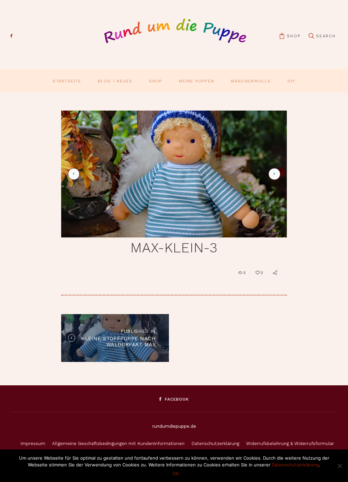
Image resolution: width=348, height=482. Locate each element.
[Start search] (311, 36)
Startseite (67, 81)
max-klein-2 (72, 174)
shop (293, 36)
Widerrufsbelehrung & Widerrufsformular (290, 443)
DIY (291, 81)
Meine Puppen (196, 81)
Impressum (32, 443)
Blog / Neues (115, 81)
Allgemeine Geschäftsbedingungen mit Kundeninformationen (118, 443)
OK (176, 473)
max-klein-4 (273, 173)
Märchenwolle (251, 81)
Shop (155, 81)
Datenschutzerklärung (215, 443)
